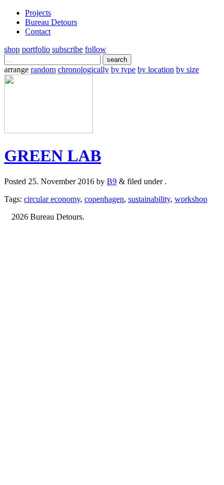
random (43, 69)
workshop (191, 199)
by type (123, 69)
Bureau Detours (51, 22)
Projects (38, 12)
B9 (112, 181)
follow (95, 49)
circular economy (52, 199)
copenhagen (104, 199)
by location (156, 69)
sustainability (149, 199)
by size (187, 69)
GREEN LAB (52, 155)
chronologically (83, 69)
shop (12, 49)
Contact (38, 31)
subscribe (67, 49)
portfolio (36, 49)
